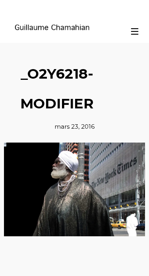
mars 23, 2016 (74, 126)
